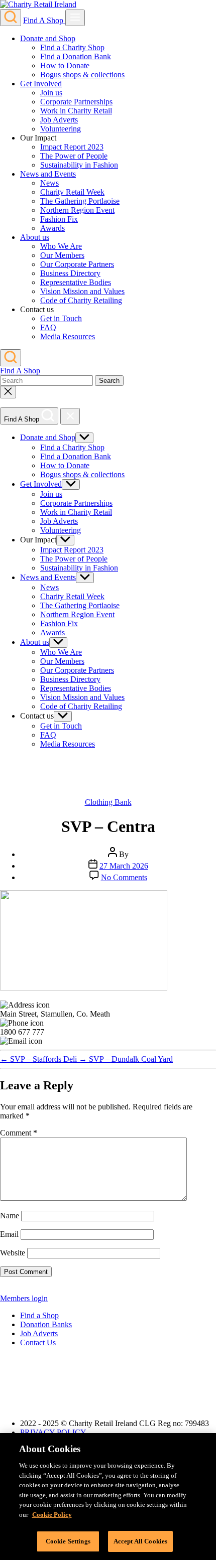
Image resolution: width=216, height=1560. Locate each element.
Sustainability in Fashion (79, 165)
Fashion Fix (59, 219)
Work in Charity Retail (76, 110)
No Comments (124, 877)
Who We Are (61, 246)
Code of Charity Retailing (81, 300)
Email (9, 1234)
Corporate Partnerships (76, 101)
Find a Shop (39, 1315)
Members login (24, 1298)
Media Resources (67, 336)
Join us (51, 92)
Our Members (62, 255)
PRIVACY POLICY (53, 1432)
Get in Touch (61, 318)
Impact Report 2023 (71, 147)
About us (34, 237)
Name (9, 1215)
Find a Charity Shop (72, 47)
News (49, 183)
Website (12, 1252)
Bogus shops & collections (82, 74)
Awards (52, 228)
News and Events (48, 174)
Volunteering (60, 128)
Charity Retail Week (72, 192)
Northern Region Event (77, 210)
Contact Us (38, 1342)
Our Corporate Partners (77, 264)
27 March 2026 (123, 866)
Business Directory (70, 273)
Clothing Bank (108, 802)
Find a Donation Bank (75, 56)
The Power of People (73, 156)
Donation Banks (46, 1324)
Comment (18, 1132)
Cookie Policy (52, 1514)
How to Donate (64, 65)
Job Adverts (59, 119)
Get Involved (41, 83)
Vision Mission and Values (82, 291)
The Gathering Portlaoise (80, 201)
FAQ (48, 327)
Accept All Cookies (140, 1541)
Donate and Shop (47, 38)
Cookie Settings (68, 1541)
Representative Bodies (75, 282)
